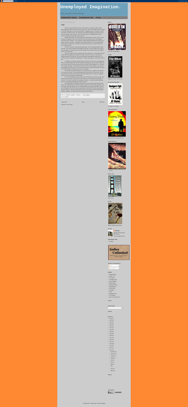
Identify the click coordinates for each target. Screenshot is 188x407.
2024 (111, 323)
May (112, 364)
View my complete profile (119, 236)
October (112, 355)
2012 (111, 347)
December (113, 351)
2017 (111, 337)
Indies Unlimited (112, 281)
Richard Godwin (112, 274)
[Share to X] (86, 95)
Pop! (63, 25)
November (113, 353)
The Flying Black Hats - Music (86, 17)
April (112, 368)
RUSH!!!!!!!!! (112, 276)
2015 (111, 341)
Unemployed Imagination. (90, 7)
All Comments (113, 268)
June (112, 362)
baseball (66, 96)
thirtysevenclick (112, 286)
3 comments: (78, 94)
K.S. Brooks (111, 277)
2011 (111, 350)
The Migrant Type (113, 279)
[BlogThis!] (84, 95)
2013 (111, 345)
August (112, 358)
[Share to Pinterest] (89, 95)
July (112, 360)
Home (83, 102)
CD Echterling (112, 295)
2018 (111, 335)
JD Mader (117, 230)
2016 (111, 339)
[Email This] (83, 95)
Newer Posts (64, 102)
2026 (111, 318)
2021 (111, 329)
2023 (111, 325)
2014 (111, 343)
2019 (111, 333)
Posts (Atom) (69, 104)
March (112, 370)
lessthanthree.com (113, 293)
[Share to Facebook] (87, 95)
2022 (111, 327)
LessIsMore (111, 290)
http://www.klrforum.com (114, 297)
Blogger (103, 403)
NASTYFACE (112, 288)
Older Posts (102, 102)
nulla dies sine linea (113, 284)
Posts (111, 265)
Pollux (110, 291)
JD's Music (98, 17)
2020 (111, 331)
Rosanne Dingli (112, 283)
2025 (111, 320)
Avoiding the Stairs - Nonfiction (69, 17)
